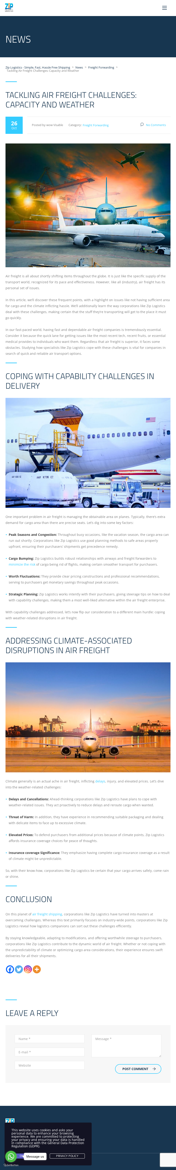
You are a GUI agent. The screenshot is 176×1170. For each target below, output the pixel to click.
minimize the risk (22, 564)
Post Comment (135, 1069)
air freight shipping (47, 914)
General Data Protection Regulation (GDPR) (47, 1144)
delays (100, 781)
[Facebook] (10, 969)
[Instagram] (28, 969)
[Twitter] (19, 969)
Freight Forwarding (96, 125)
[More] (37, 969)
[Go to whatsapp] (11, 1156)
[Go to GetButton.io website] (11, 1165)
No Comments (156, 125)
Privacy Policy (67, 1156)
